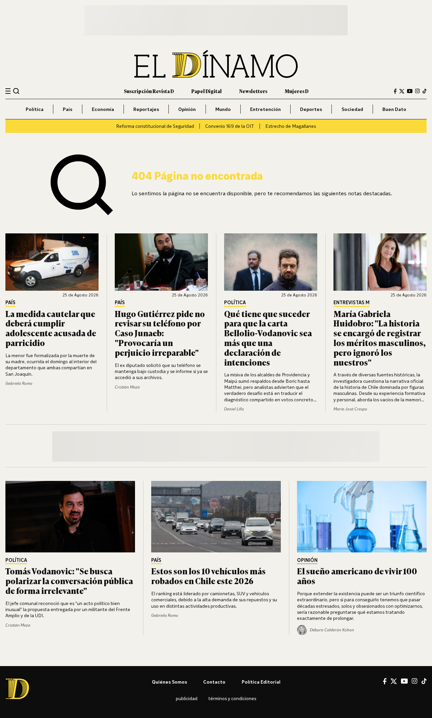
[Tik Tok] (424, 681)
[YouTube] (409, 91)
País (67, 109)
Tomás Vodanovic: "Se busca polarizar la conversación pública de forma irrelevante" (69, 580)
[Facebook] (395, 91)
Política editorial (261, 682)
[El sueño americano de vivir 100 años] (362, 516)
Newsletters (253, 90)
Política (35, 109)
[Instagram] (417, 91)
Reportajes (146, 109)
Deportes (311, 109)
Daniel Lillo (234, 408)
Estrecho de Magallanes (290, 126)
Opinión (187, 109)
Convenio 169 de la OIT (229, 126)
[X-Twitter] (401, 91)
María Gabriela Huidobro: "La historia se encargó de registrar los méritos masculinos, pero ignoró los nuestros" (379, 338)
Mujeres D (296, 90)
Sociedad (352, 109)
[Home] (216, 64)
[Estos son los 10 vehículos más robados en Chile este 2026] (216, 516)
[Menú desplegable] (7, 91)
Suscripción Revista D (149, 90)
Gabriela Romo (18, 383)
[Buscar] (16, 90)
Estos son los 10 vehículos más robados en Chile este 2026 (208, 575)
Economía (103, 109)
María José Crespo (350, 408)
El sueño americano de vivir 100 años (357, 575)
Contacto (214, 682)
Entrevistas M (351, 302)
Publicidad (186, 698)
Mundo (223, 109)
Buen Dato (394, 109)
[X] (393, 681)
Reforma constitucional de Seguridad (155, 126)
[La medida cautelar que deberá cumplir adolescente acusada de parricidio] (52, 262)
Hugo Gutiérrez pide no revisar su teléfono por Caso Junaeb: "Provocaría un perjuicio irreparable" (160, 333)
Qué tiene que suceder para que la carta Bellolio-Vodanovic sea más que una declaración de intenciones (268, 338)
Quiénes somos (169, 682)
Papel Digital (206, 90)
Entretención (265, 109)
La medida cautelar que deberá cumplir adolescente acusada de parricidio (50, 328)
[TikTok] (425, 91)
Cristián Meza (127, 387)
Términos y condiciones (232, 698)
